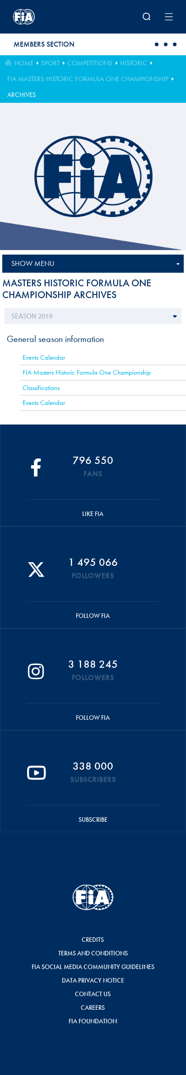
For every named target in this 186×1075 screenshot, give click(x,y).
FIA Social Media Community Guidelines (93, 967)
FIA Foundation (93, 1021)
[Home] (42, 16)
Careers (93, 1007)
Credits (93, 939)
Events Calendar (44, 357)
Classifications (41, 387)
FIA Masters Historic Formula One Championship (87, 78)
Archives (21, 94)
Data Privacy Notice (93, 980)
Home (23, 62)
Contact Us (93, 994)
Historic (133, 62)
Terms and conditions (93, 953)
